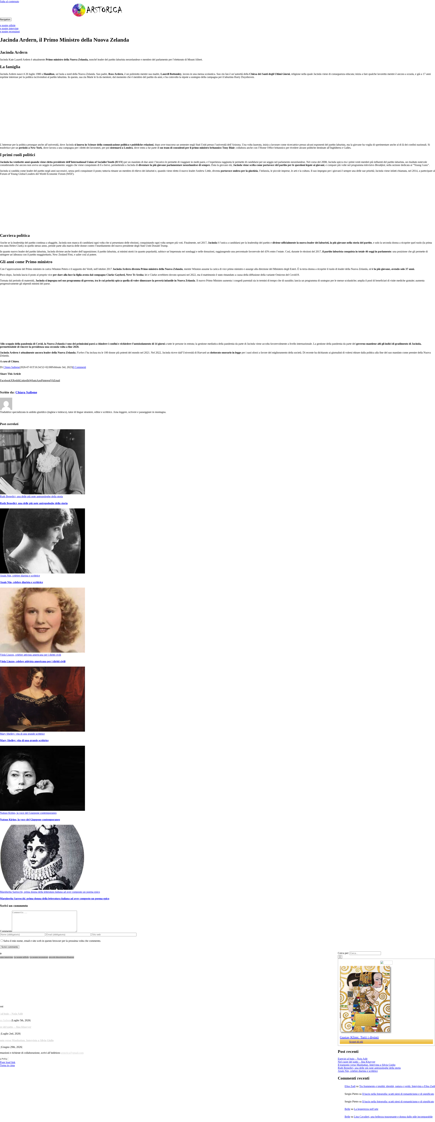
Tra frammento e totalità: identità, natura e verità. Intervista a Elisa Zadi (397, 1086)
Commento (6, 931)
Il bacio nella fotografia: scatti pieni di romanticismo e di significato (398, 1093)
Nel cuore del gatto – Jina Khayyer (356, 1061)
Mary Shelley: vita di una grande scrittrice (22, 733)
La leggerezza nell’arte (366, 1109)
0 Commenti (79, 367)
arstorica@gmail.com (72, 1052)
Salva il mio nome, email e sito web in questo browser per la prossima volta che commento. (52, 940)
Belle (347, 1109)
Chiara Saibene (11, 367)
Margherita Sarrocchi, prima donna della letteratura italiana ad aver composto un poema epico (50, 891)
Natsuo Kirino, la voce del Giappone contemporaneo (28, 812)
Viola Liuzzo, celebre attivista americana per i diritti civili (30, 654)
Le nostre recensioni (39, 957)
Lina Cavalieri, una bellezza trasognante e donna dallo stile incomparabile (393, 1116)
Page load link (7, 1062)
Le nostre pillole (21, 957)
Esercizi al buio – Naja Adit (352, 1058)
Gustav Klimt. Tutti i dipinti (359, 1037)
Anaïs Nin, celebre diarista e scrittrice (20, 575)
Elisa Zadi (350, 1086)
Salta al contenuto (9, 1)
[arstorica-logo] (97, 16)
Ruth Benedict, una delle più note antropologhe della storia (31, 496)
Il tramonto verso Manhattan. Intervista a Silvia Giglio (366, 1064)
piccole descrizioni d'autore (61, 957)
